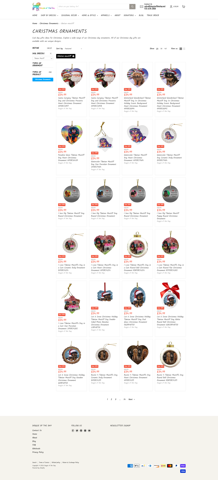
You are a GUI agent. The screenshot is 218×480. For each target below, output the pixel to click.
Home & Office (89, 15)
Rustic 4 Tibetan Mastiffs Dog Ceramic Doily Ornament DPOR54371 (104, 377)
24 (157, 48)
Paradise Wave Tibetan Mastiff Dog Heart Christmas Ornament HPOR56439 (71, 157)
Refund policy (56, 462)
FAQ (34, 445)
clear (51, 53)
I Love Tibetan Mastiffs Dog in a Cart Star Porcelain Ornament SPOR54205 (71, 326)
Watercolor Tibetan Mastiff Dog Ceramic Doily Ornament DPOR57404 (169, 157)
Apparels (105, 15)
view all (49, 48)
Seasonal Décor (69, 15)
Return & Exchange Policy (71, 462)
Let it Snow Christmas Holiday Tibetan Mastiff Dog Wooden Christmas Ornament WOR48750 (71, 379)
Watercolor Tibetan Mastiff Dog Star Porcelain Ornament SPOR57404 (103, 164)
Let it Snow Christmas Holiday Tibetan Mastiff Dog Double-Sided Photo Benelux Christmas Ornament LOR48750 (104, 322)
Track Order (153, 15)
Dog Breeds (38, 53)
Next (131, 399)
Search (34, 462)
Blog (141, 15)
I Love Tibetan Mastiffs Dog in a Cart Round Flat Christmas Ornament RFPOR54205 (170, 267)
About (117, 15)
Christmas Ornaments (49, 23)
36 (161, 48)
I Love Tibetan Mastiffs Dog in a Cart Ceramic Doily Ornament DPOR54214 (71, 267)
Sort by (59, 49)
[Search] (132, 6)
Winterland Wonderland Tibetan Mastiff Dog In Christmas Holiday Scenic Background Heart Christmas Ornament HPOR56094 (137, 103)
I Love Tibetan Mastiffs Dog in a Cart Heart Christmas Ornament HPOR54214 (104, 267)
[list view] (184, 48)
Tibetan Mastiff (39, 58)
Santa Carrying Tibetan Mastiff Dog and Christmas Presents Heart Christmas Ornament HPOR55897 (71, 102)
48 (165, 48)
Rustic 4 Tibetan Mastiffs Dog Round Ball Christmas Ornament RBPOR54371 (170, 377)
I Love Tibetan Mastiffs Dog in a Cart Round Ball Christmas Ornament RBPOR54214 (137, 267)
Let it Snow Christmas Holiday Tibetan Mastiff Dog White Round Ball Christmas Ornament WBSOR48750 (170, 321)
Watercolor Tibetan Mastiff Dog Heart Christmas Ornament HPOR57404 (135, 157)
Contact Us (37, 430)
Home (34, 15)
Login (175, 6)
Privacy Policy (37, 452)
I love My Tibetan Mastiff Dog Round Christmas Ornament (71, 215)
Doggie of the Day (65, 108)
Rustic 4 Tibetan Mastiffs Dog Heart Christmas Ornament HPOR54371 (137, 377)
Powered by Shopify (38, 468)
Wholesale (36, 448)
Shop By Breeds (49, 15)
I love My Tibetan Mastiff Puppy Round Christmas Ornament (168, 216)
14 (124, 399)
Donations (129, 15)
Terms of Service (44, 462)
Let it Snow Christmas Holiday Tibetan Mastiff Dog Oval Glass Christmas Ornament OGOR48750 (137, 321)
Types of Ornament (37, 64)
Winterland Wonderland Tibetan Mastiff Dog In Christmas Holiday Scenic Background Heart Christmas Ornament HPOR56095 (170, 103)
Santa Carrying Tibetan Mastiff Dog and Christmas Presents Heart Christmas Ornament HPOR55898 (104, 102)
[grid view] (180, 48)
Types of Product (36, 73)
